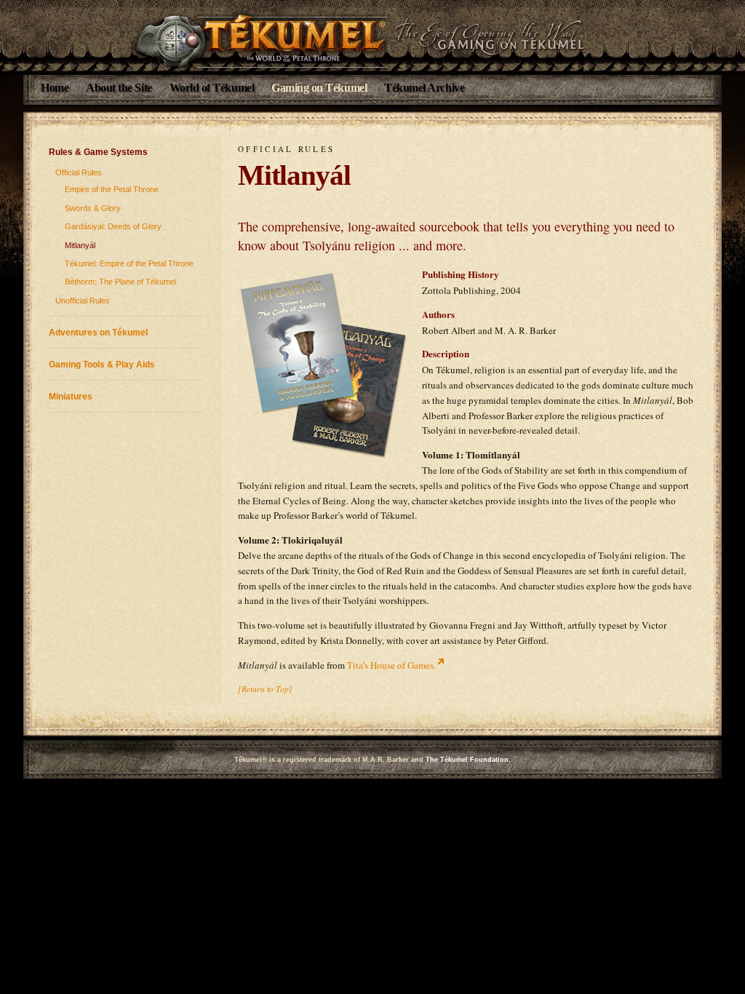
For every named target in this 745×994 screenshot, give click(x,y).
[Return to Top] (265, 688)
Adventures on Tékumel (98, 332)
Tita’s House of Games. (391, 665)
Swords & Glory (93, 208)
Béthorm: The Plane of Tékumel (120, 281)
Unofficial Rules (82, 300)
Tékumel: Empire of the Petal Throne (129, 263)
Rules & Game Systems (98, 151)
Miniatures (70, 396)
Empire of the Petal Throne (112, 189)
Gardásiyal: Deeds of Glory (113, 226)
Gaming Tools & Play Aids (102, 364)
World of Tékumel (212, 87)
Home (54, 87)
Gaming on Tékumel (319, 87)
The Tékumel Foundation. (468, 759)
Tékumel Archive (424, 87)
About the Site (118, 87)
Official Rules (78, 172)
